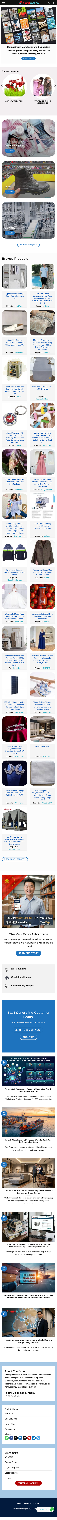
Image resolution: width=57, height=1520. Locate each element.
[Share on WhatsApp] (7, 1438)
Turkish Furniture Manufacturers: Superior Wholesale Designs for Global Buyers (29, 1192)
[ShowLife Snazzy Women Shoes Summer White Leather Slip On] (14, 322)
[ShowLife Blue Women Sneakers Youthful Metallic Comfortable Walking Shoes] (42, 684)
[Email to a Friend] (25, 1438)
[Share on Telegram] (38, 1438)
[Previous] (2, 91)
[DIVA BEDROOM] (42, 729)
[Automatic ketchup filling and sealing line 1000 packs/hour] (42, 596)
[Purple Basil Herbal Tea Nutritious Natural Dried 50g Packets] (14, 462)
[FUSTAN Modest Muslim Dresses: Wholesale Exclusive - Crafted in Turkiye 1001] (42, 638)
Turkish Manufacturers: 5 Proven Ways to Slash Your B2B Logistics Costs (28, 1141)
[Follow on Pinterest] (15, 1396)
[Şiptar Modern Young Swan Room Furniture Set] (14, 276)
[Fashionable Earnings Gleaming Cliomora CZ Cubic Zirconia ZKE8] (14, 773)
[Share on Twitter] (20, 1438)
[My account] (53, 3)
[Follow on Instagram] (9, 1396)
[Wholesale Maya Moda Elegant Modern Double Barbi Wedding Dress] (14, 596)
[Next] (54, 91)
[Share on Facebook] (11, 1438)
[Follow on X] (12, 1396)
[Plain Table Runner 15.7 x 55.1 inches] (42, 369)
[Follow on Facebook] (6, 1396)
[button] (3, 3)
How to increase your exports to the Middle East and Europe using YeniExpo (28, 1341)
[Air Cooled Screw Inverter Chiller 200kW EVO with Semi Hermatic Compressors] (14, 819)
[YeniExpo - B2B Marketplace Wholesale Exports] (28, 3)
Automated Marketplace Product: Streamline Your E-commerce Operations (28, 1090)
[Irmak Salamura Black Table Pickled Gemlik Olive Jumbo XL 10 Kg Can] (14, 369)
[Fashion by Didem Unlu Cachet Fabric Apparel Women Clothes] (42, 552)
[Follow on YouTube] (18, 1396)
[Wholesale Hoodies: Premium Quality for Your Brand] (14, 552)
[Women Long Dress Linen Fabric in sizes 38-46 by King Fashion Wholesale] (42, 462)
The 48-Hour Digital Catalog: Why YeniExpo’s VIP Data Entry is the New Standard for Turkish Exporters (28, 1296)
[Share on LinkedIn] (34, 1438)
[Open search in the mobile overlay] (49, 3)
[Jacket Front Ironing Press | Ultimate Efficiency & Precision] (42, 506)
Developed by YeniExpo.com (31, 1509)
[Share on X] (16, 1438)
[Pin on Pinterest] (29, 1438)
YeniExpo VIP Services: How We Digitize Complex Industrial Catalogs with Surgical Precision (28, 1245)
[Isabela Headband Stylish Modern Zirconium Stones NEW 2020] (14, 729)
